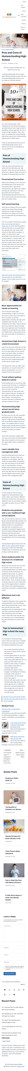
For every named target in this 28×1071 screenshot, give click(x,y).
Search (22, 984)
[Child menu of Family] (24, 20)
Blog (3, 49)
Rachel (5, 63)
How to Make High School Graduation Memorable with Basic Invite (18, 725)
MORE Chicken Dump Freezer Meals (20, 754)
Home (24, 1)
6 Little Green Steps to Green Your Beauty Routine (13, 897)
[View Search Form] (18, 15)
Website (6, 962)
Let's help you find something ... (11, 981)
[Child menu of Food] (24, 11)
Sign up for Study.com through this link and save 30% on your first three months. (13, 277)
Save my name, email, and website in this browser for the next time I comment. (14, 968)
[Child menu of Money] (24, 24)
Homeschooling (9, 49)
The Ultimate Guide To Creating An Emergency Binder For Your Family (7, 757)
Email (6, 955)
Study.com (7, 661)
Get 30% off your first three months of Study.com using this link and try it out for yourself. (14, 699)
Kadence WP (20, 1066)
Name (6, 947)
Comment (7, 926)
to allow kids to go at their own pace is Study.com (14, 224)
